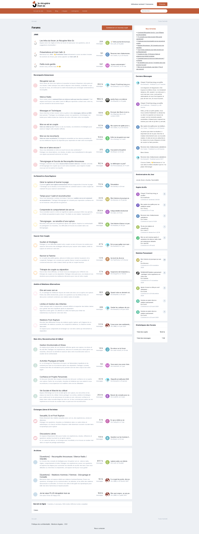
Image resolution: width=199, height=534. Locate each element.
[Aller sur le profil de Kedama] (107, 225)
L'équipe (64, 11)
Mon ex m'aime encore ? (50, 147)
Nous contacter (99, 528)
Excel (142, 180)
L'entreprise (75, 11)
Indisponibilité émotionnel (119, 211)
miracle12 (116, 66)
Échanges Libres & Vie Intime (46, 410)
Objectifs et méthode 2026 (120, 379)
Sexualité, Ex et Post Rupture (52, 416)
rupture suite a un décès (119, 461)
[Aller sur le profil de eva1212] (107, 396)
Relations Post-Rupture (50, 320)
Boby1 (115, 152)
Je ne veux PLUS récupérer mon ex (55, 493)
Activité (84, 11)
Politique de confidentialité (41, 524)
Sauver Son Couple (42, 236)
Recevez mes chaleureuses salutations (124, 53)
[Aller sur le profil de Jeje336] (138, 238)
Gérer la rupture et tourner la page (54, 182)
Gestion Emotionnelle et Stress (53, 345)
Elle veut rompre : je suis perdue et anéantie (126, 493)
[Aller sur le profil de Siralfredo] (138, 104)
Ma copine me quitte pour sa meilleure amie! (126, 126)
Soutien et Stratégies (48, 242)
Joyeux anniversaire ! (118, 64)
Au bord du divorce (117, 258)
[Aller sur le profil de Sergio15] (107, 273)
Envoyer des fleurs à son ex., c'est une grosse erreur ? (129, 112)
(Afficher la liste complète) (78, 504)
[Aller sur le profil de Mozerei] (107, 199)
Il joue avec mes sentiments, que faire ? (124, 324)
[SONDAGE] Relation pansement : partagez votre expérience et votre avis (151, 274)
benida (115, 186)
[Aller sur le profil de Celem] (107, 54)
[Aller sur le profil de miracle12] (107, 65)
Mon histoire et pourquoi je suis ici (122, 198)
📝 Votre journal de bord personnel (123, 42)
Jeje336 (145, 243)
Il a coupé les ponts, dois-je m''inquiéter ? (125, 479)
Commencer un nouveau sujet (117, 28)
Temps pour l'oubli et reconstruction (55, 196)
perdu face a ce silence (119, 99)
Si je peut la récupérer (118, 150)
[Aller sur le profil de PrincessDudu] (107, 165)
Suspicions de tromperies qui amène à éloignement (128, 272)
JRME (36, 35)
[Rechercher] (165, 11)
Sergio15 (116, 274)
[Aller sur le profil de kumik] (138, 288)
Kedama (115, 225)
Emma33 (116, 86)
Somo (145, 304)
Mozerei (115, 200)
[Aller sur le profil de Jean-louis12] (107, 349)
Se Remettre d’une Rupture (45, 176)
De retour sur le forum (118, 348)
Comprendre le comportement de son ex (57, 210)
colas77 (145, 230)
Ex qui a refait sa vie (117, 420)
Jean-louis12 (117, 350)
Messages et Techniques (50, 111)
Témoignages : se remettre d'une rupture (57, 221)
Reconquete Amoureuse (44, 75)
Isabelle (145, 278)
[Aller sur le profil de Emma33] (107, 85)
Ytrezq (145, 208)
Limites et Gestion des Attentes (53, 304)
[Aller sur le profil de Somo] (138, 301)
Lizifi (114, 44)
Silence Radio (45, 97)
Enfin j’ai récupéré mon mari (120, 137)
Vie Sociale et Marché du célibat (53, 390)
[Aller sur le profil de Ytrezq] (138, 205)
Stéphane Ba (117, 114)
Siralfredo (146, 105)
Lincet (138, 180)
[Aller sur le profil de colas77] (138, 227)
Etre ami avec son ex (48, 290)
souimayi (116, 139)
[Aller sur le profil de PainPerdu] (107, 259)
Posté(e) (157, 84)
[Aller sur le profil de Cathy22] (107, 421)
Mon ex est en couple (49, 124)
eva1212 (115, 397)
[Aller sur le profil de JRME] (107, 325)
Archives (37, 450)
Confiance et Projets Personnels (53, 377)
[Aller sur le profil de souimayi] (107, 138)
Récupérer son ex (47, 81)
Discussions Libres (48, 434)
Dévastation (115, 184)
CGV (65, 524)
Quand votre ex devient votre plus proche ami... (127, 292)
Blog (56, 11)
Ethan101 (116, 101)
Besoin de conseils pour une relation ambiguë (126, 395)
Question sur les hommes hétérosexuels (124, 437)
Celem (115, 55)
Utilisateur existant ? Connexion (142, 4)
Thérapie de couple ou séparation (54, 269)
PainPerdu (116, 260)
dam (114, 213)
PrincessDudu (117, 165)
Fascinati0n (155, 180)
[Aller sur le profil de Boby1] (107, 151)
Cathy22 (116, 422)
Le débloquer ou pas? (118, 163)
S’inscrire (162, 4)
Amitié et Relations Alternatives (47, 284)
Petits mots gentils (47, 64)
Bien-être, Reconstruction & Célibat (48, 339)
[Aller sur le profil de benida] (107, 185)
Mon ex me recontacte (49, 136)
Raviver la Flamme (47, 256)
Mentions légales (57, 524)
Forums (49, 11)
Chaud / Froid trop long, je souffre (122, 84)
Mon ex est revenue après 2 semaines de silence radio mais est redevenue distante (151, 239)
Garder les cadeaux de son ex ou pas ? (124, 307)
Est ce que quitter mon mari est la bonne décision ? (128, 244)
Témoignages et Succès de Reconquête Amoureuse (62, 161)
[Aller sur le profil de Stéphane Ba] (107, 113)
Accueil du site (38, 11)
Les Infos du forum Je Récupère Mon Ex (57, 41)
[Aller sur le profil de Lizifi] (107, 43)
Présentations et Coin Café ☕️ (52, 52)
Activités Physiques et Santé (52, 361)
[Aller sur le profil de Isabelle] (138, 273)
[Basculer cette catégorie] (129, 35)
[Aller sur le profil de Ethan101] (107, 100)
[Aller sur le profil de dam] (107, 212)
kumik (145, 291)
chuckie (147, 180)
